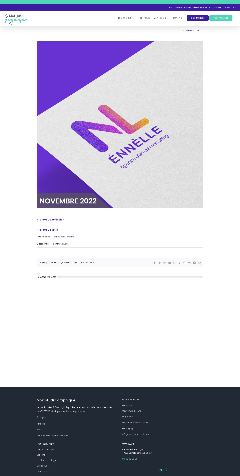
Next (199, 30)
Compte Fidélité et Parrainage (52, 435)
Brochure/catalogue (47, 460)
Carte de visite (44, 471)
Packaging (127, 428)
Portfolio (41, 423)
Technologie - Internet (64, 236)
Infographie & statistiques (135, 434)
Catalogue (42, 465)
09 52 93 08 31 (230, 7)
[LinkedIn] (160, 469)
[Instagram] (165, 469)
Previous (190, 30)
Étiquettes (127, 416)
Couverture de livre (131, 411)
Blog (39, 429)
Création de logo (45, 449)
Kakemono (127, 405)
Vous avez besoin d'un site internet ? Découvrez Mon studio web (195, 7)
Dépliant (41, 454)
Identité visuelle (61, 243)
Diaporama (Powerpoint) (135, 422)
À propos (42, 417)
